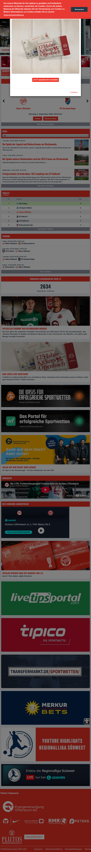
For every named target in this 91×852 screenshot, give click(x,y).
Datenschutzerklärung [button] (14, 15)
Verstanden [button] (79, 9)
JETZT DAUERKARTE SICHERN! (45, 80)
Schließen (74, 92)
